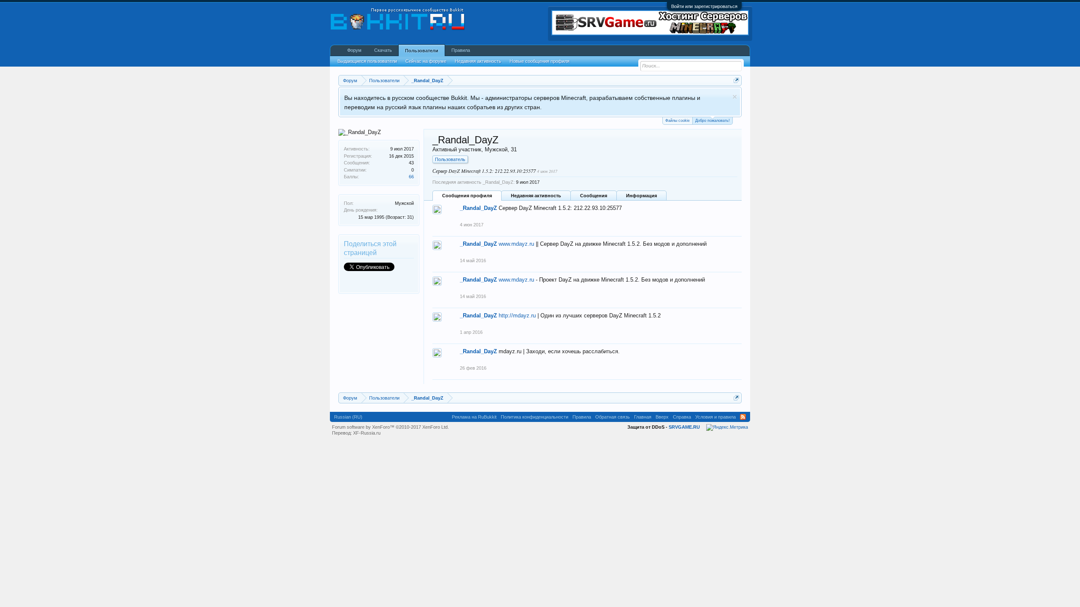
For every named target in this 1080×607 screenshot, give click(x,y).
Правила (460, 50)
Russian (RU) (348, 416)
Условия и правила (715, 416)
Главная (642, 416)
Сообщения (593, 195)
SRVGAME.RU (684, 427)
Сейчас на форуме (425, 61)
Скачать (383, 50)
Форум (354, 50)
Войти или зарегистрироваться (704, 6)
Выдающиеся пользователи (367, 61)
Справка (682, 416)
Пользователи (421, 50)
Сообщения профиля (467, 195)
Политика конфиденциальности (534, 416)
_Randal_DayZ (478, 208)
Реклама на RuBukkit (474, 416)
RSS (743, 417)
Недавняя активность (536, 195)
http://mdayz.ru (517, 315)
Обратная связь (612, 416)
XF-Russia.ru (367, 432)
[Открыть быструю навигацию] (736, 80)
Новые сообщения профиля (540, 61)
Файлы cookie (677, 120)
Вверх (662, 416)
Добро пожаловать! (712, 120)
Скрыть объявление (735, 97)
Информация (641, 195)
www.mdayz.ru (516, 244)
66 (411, 176)
